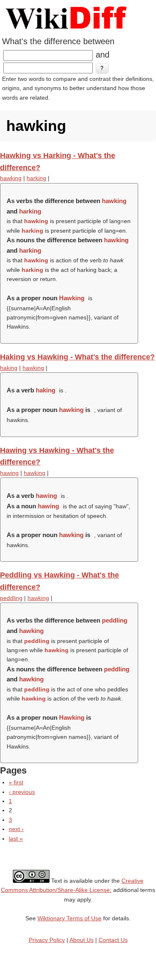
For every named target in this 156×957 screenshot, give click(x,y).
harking (36, 178)
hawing (9, 473)
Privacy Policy (47, 940)
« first (16, 782)
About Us (81, 940)
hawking (11, 178)
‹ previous (22, 792)
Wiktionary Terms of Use (69, 918)
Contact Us (113, 940)
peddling (11, 598)
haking (8, 367)
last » (16, 838)
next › (16, 829)
